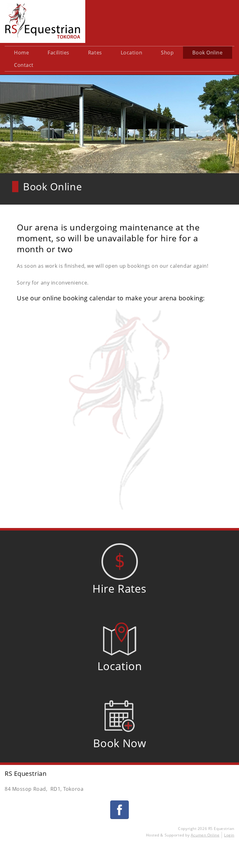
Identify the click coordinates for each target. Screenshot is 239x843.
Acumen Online (205, 835)
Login (229, 835)
